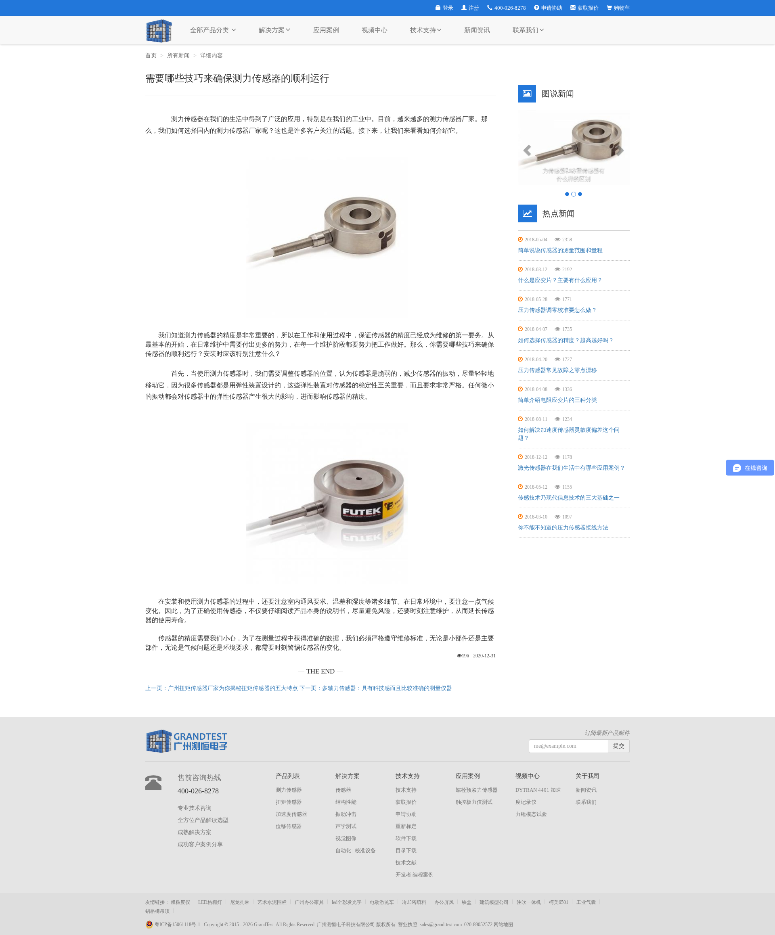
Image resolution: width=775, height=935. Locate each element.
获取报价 (588, 8)
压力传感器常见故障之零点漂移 (557, 370)
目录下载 (406, 850)
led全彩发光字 (347, 902)
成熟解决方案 (195, 832)
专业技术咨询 (195, 808)
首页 (151, 55)
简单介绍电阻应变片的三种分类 (557, 400)
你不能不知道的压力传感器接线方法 (563, 528)
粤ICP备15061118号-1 (178, 924)
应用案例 (326, 30)
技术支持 (423, 30)
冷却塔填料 (414, 902)
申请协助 (551, 8)
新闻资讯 (477, 30)
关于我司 (588, 776)
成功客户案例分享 (200, 844)
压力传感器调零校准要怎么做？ (557, 310)
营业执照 (407, 924)
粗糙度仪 (180, 902)
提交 (618, 746)
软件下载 (406, 838)
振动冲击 (345, 814)
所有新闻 (178, 55)
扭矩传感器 (289, 802)
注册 (474, 8)
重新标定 (406, 826)
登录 (448, 8)
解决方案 (272, 30)
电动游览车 (382, 902)
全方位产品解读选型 (203, 820)
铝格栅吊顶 (157, 911)
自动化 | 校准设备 (355, 850)
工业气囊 (586, 902)
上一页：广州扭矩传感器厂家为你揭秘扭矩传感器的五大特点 (221, 688)
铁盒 (466, 902)
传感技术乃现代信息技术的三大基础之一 (569, 498)
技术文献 (406, 863)
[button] (526, 147)
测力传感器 (289, 790)
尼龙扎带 (239, 902)
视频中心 (375, 30)
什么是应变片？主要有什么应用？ (560, 280)
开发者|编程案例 (415, 875)
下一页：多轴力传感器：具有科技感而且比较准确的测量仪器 (376, 688)
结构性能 (345, 802)
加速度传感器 (291, 814)
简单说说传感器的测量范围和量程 (560, 250)
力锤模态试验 (531, 814)
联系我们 (525, 30)
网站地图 (503, 924)
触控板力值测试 (474, 802)
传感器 (343, 790)
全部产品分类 (210, 30)
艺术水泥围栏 (272, 902)
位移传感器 (289, 826)
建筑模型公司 (494, 902)
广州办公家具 (309, 902)
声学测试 (345, 826)
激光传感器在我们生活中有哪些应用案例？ (571, 468)
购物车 (622, 8)
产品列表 (288, 776)
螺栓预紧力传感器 (477, 790)
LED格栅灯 (210, 902)
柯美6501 (558, 902)
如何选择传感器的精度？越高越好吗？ (566, 340)
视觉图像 (345, 838)
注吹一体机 (529, 902)
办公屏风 (444, 902)
